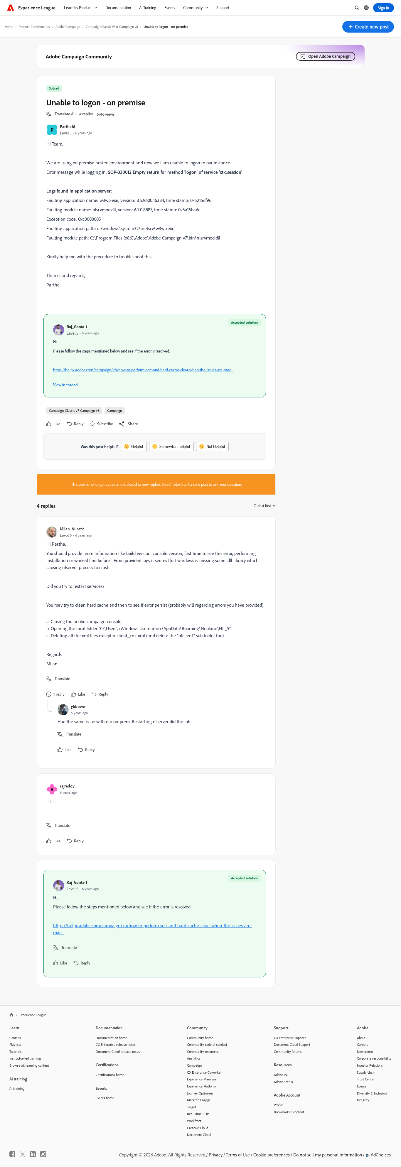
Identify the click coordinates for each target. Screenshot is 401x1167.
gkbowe (78, 706)
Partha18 (67, 126)
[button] (368, 27)
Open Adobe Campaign (329, 56)
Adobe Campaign (67, 26)
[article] (154, 612)
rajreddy (67, 785)
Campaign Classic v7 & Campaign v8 (112, 26)
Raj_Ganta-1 (77, 326)
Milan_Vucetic (72, 528)
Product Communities (34, 26)
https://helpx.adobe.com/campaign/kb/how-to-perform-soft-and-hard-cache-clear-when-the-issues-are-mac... (143, 369)
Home (8, 26)
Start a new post (194, 484)
